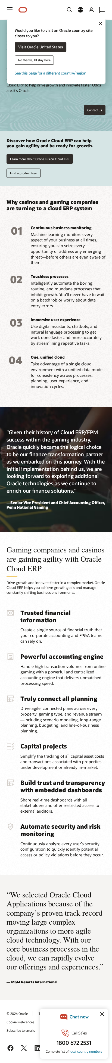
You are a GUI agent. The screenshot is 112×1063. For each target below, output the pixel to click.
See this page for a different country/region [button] (50, 73)
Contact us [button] (94, 110)
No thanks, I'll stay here (34, 60)
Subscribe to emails (21, 1030)
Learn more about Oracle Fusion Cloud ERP (39, 159)
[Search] (69, 10)
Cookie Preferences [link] (20, 1022)
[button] (10, 10)
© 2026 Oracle (17, 1013)
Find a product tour (23, 173)
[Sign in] (91, 10)
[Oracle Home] (22, 10)
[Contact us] (102, 10)
